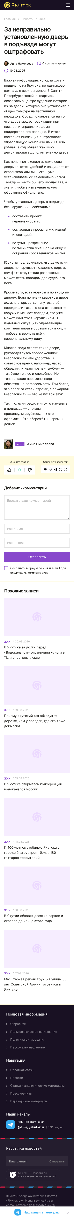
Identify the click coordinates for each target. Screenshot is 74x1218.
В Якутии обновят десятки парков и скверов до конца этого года (33, 918)
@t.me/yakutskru (31, 1127)
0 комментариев (54, 63)
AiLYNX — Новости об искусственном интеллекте (36, 1174)
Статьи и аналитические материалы (37, 1086)
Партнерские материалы (28, 1101)
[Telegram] (55, 469)
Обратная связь (21, 1070)
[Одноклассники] (50, 469)
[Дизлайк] (30, 470)
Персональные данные (27, 1047)
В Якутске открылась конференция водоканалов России (33, 786)
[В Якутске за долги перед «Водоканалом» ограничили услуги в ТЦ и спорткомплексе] (37, 617)
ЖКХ (42, 19)
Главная (10, 19)
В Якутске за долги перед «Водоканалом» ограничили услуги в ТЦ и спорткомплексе (34, 652)
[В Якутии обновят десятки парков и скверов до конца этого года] (37, 886)
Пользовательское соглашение (33, 1032)
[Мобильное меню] (68, 5)
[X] (60, 469)
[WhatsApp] (65, 469)
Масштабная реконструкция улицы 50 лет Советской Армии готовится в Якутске (35, 984)
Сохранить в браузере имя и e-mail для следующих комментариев (38, 570)
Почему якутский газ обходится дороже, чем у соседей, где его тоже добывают (34, 721)
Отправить (57, 1161)
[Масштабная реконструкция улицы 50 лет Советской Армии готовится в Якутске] (37, 949)
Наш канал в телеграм (41, 1212)
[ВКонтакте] (45, 469)
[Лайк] (9, 470)
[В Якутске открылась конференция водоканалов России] (37, 754)
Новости (27, 19)
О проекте (18, 1024)
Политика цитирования (27, 1039)
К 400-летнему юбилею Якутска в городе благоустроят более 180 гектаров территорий (32, 852)
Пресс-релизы (21, 1093)
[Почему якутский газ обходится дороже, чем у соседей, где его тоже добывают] (37, 685)
